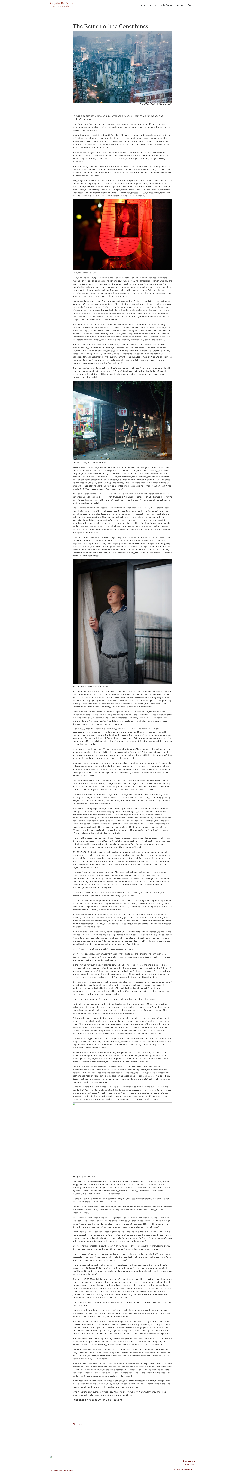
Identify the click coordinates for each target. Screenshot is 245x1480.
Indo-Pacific (166, 5)
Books (180, 5)
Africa (153, 5)
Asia (143, 5)
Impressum (190, 1464)
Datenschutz (189, 1461)
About (190, 5)
